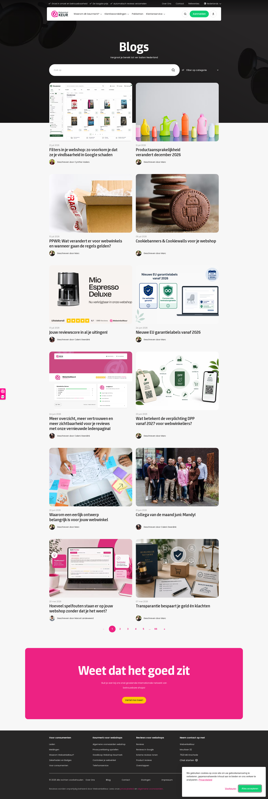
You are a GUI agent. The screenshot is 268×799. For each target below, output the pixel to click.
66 (155, 629)
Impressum (167, 779)
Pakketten (137, 13)
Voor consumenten (58, 765)
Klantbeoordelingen (115, 13)
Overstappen (142, 765)
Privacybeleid (205, 779)
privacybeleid (127, 788)
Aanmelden (199, 13)
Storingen (145, 779)
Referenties (193, 3)
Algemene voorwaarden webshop (109, 744)
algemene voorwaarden (150, 788)
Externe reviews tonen (147, 755)
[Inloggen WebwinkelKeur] (213, 14)
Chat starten (187, 760)
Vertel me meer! (134, 700)
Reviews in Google (145, 749)
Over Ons (166, 3)
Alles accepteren (250, 788)
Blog (108, 779)
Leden (52, 744)
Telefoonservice (100, 765)
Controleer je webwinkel (104, 760)
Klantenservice (154, 13)
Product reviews (144, 760)
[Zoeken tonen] (185, 14)
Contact (180, 3)
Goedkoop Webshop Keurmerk (107, 755)
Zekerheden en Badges (60, 760)
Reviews (140, 744)
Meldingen (54, 749)
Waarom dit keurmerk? (86, 13)
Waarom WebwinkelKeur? (61, 755)
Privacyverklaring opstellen (106, 749)
